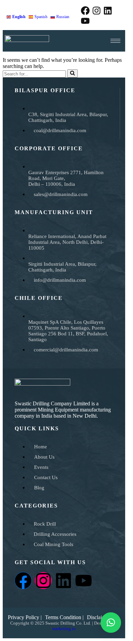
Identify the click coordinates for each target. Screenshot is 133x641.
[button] (36, 45)
